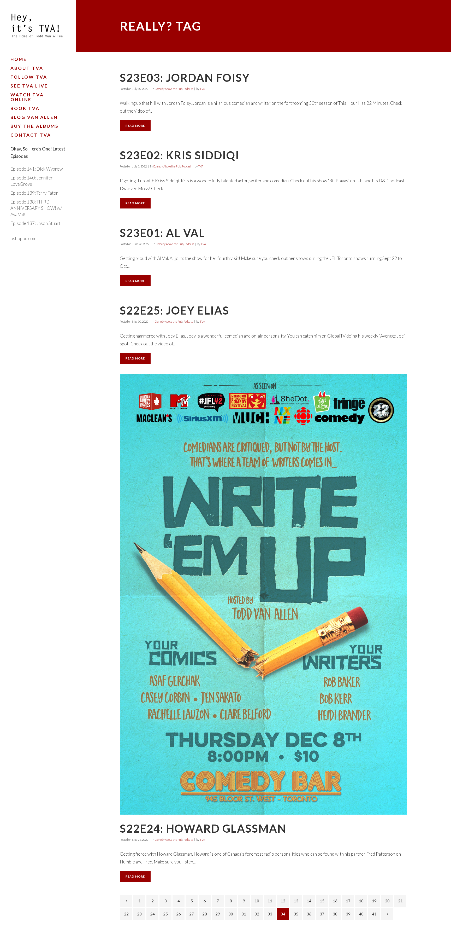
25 (165, 914)
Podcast (188, 88)
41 (374, 914)
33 (270, 914)
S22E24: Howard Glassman (203, 828)
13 (296, 900)
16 (335, 900)
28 (204, 914)
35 (296, 914)
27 (191, 914)
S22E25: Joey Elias (174, 310)
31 (243, 914)
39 (348, 914)
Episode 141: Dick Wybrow (36, 169)
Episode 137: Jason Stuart (35, 223)
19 (374, 900)
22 (126, 914)
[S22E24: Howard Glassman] (263, 594)
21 (400, 900)
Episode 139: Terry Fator (34, 193)
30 (230, 914)
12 (283, 900)
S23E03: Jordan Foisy (185, 77)
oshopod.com (23, 238)
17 (348, 900)
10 (256, 900)
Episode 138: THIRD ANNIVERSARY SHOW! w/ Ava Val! (36, 208)
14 (309, 900)
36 (309, 914)
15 (322, 900)
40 (361, 914)
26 (178, 914)
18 (361, 900)
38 (335, 914)
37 (322, 914)
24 (152, 914)
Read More (135, 125)
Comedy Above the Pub (168, 88)
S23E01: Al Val (162, 232)
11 (270, 900)
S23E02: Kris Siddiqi (179, 155)
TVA (202, 88)
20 (387, 900)
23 (139, 914)
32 (256, 914)
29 (217, 914)
